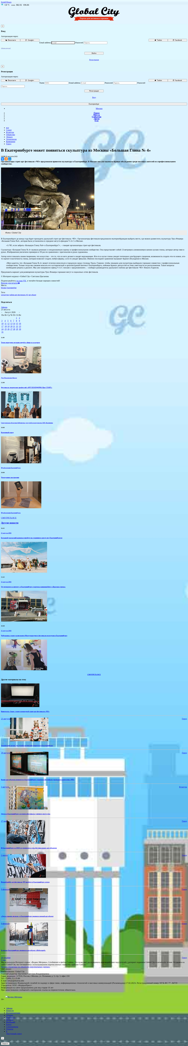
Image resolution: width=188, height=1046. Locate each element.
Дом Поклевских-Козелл (9, 378)
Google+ (30, 40)
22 (17, 326)
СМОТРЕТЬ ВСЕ (8, 518)
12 (8, 323)
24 (2, 329)
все (7, 128)
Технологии (11, 139)
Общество (10, 135)
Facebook (178, 40)
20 (11, 326)
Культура (10, 132)
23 (20, 326)
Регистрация (94, 60)
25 (6, 329)
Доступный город (14, 1032)
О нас (3, 960)
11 (6, 323)
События (96, 116)
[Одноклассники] (6, 158)
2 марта (4, 855)
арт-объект (32, 295)
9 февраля (5, 889)
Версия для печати (9, 283)
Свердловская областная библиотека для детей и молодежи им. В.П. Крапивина (27, 423)
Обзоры (9, 1015)
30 (20, 329)
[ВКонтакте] (2, 158)
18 (6, 326)
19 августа (5, 753)
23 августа (5, 719)
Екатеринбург (94, 104)
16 (20, 323)
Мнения (9, 1020)
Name (41, 83)
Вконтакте (12, 40)
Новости (10, 1010)
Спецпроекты (12, 1027)
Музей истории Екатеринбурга (11, 468)
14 (14, 323)
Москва (99, 108)
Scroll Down (6, 2)
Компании (10, 141)
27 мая (4, 821)
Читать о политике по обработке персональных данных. (25, 967)
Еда (96, 120)
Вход (94, 97)
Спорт (9, 130)
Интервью (10, 1022)
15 (17, 323)
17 (2, 326)
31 (2, 332)
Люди (96, 118)
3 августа (5, 787)
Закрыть (5, 1044)
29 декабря (5, 958)
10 (2, 323)
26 (8, 329)
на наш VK (21, 281)
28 (14, 329)
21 (14, 326)
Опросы (9, 1029)
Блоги (8, 1024)
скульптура (5, 295)
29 (17, 329)
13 (11, 323)
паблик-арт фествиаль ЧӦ (18, 295)
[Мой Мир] (9, 158)
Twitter (159, 40)
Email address (45, 43)
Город (96, 113)
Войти (94, 53)
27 (11, 329)
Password (79, 43)
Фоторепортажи (13, 1013)
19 (8, 326)
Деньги (9, 137)
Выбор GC (10, 1017)
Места (96, 115)
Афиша (4, 307)
